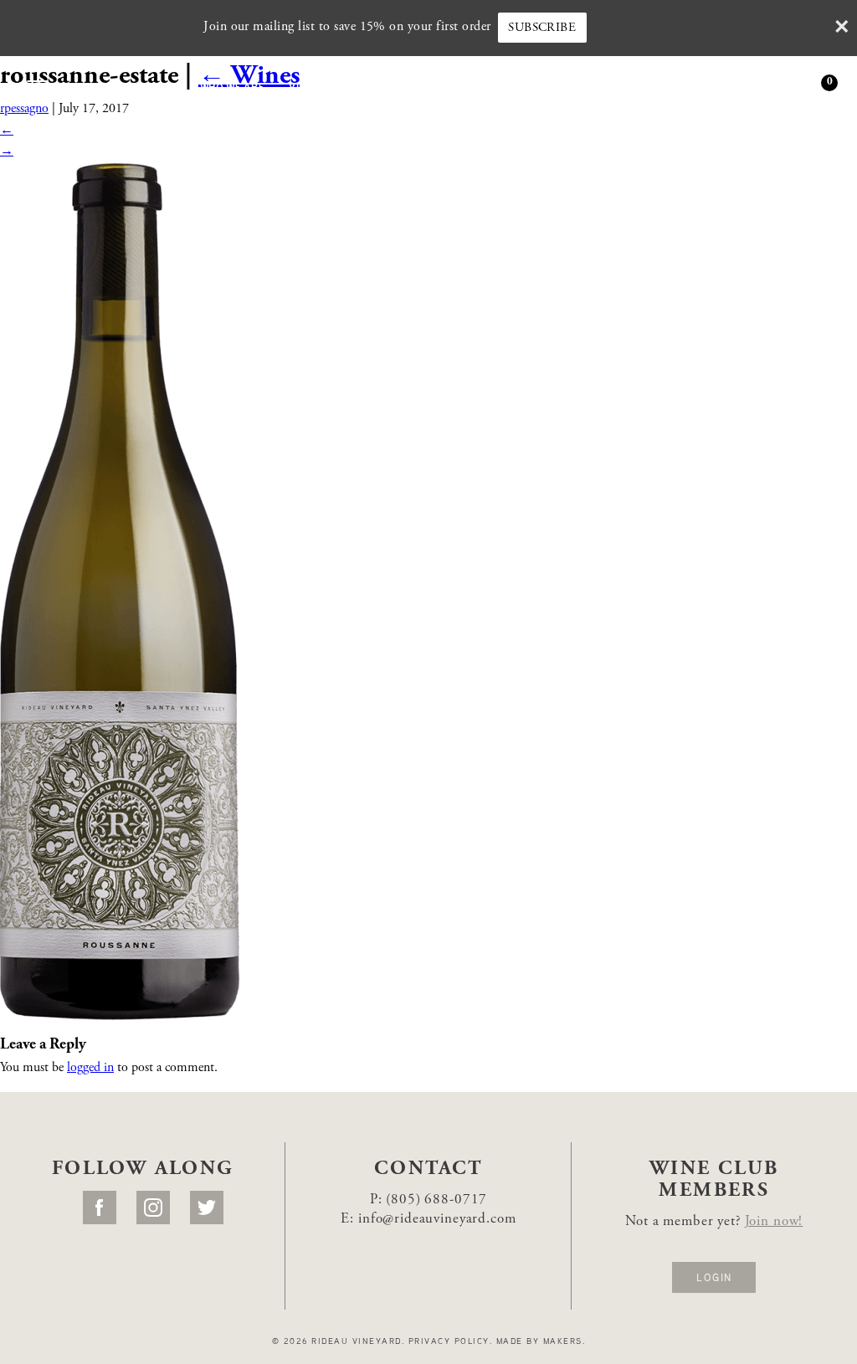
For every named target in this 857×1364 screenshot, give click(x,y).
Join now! (774, 1222)
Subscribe (542, 28)
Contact (717, 85)
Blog (646, 85)
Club (575, 85)
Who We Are (232, 85)
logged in (90, 1067)
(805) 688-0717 (436, 1200)
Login (713, 1277)
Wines (161, 85)
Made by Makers (539, 1341)
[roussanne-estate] (119, 590)
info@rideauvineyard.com (437, 1220)
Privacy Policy (449, 1341)
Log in (759, 84)
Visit (302, 85)
